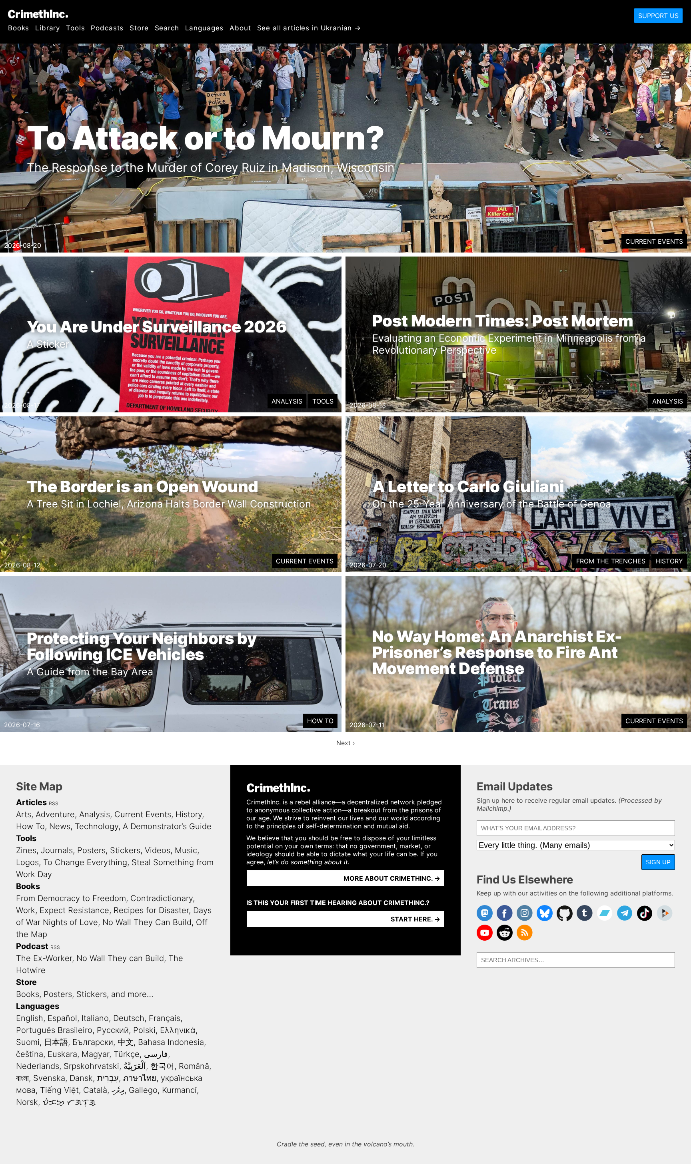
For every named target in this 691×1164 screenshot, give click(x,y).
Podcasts (107, 28)
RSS (53, 803)
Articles (31, 802)
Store (139, 28)
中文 (126, 1042)
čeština (29, 1054)
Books (18, 28)
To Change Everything (85, 862)
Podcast (32, 946)
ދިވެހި (118, 1090)
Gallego (143, 1090)
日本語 (56, 1042)
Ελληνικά (178, 1030)
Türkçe (127, 1054)
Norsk (27, 1102)
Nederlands (37, 1066)
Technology (96, 826)
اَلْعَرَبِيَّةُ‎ (135, 1066)
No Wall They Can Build (147, 922)
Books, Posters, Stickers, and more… (85, 994)
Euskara (62, 1054)
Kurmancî (179, 1090)
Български (92, 1042)
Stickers (125, 850)
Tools (75, 28)
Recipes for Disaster (151, 910)
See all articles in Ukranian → (309, 28)
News (59, 826)
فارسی (156, 1054)
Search (167, 28)
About (240, 28)
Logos (27, 862)
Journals (57, 850)
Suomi (28, 1042)
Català (95, 1090)
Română (194, 1066)
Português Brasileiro (54, 1030)
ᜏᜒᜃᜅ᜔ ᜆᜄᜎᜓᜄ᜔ (69, 1102)
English (29, 1018)
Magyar (95, 1054)
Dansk (81, 1078)
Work (25, 910)
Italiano (95, 1018)
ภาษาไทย (139, 1078)
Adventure (55, 814)
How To (320, 721)
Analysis (287, 401)
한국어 (162, 1066)
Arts (23, 814)
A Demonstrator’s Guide (167, 826)
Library (47, 28)
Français (164, 1018)
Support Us (658, 16)
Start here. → (415, 919)
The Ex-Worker (44, 958)
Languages (204, 28)
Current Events (654, 241)
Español (62, 1018)
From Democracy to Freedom (71, 898)
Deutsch (128, 1018)
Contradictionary (161, 898)
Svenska (49, 1078)
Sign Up (658, 862)
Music (186, 850)
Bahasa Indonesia (171, 1042)
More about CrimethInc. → (392, 878)
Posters (91, 850)
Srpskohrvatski (91, 1066)
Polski (144, 1030)
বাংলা (22, 1078)
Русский (113, 1030)
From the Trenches (610, 561)
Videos (157, 850)
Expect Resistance (74, 910)
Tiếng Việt (59, 1090)
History (669, 561)
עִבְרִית (108, 1078)
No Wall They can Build (120, 958)
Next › (345, 743)
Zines (26, 850)
